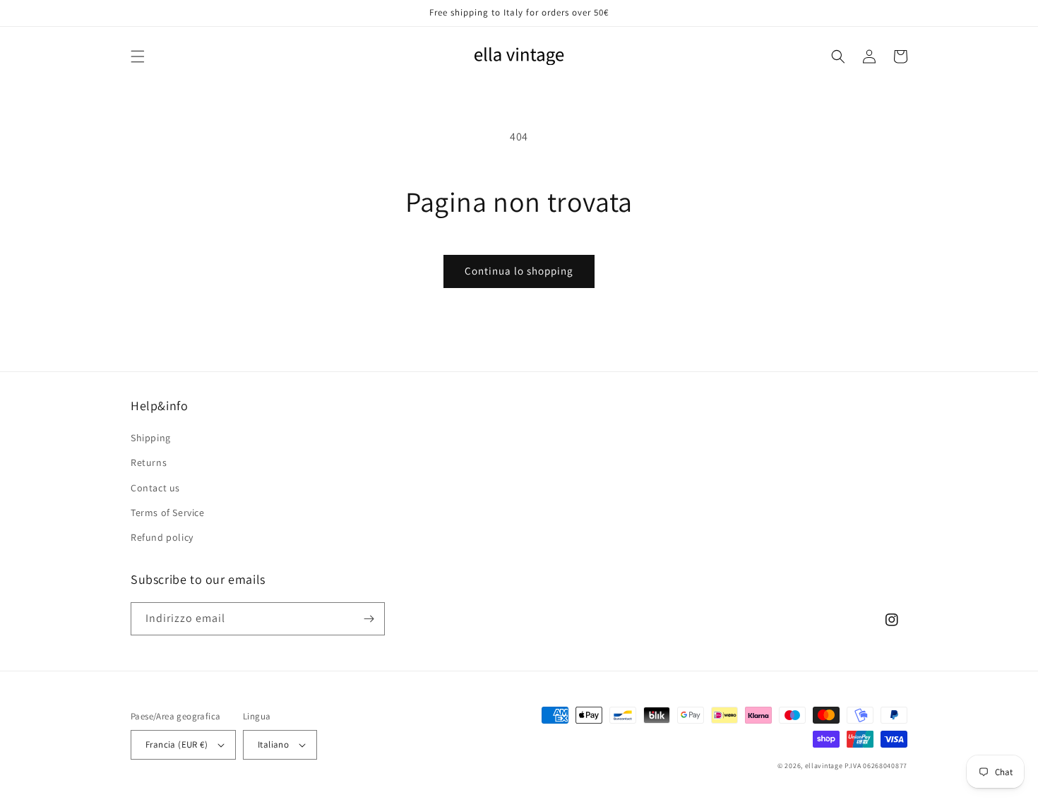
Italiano (273, 744)
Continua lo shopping (519, 270)
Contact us (155, 487)
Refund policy (162, 537)
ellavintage (824, 765)
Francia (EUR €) (176, 744)
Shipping (151, 437)
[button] (137, 56)
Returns (149, 462)
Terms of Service (168, 512)
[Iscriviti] (368, 618)
